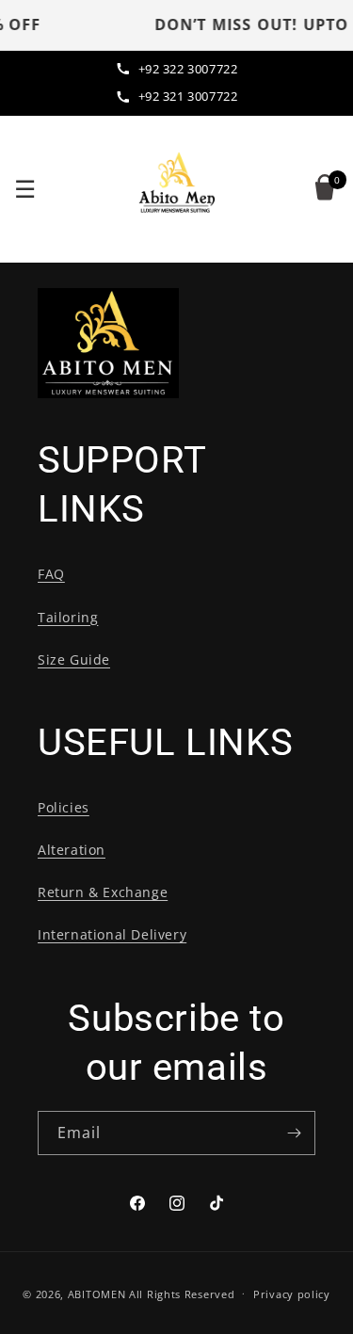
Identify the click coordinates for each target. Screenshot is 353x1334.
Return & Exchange (103, 892)
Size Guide (74, 659)
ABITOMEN (97, 1293)
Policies (63, 807)
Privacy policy (291, 1294)
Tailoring (68, 617)
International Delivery (112, 934)
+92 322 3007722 (188, 68)
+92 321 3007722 (188, 96)
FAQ (51, 574)
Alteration (71, 850)
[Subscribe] (293, 1133)
